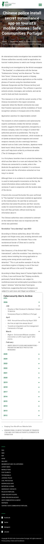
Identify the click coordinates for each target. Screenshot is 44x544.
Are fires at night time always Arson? (20, 323)
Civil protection (7, 480)
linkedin (6, 532)
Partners (5, 503)
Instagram (34, 1)
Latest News (6, 467)
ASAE (3, 458)
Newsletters (6, 469)
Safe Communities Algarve (11, 500)
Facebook (25, 1)
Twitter (30, 1)
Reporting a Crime (8, 486)
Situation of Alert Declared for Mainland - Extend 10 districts (24, 310)
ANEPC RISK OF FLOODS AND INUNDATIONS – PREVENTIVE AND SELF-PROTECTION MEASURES (23, 348)
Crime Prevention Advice (10, 497)
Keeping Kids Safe (8, 483)
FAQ (3, 450)
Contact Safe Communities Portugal (15, 505)
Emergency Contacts (9, 489)
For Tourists (6, 472)
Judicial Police (7, 478)
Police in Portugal (8, 492)
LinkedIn (38, 1)
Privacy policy (6, 541)
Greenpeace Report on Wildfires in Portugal (22, 314)
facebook (7, 517)
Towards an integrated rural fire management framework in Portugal (23, 327)
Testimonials (6, 475)
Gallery (4, 461)
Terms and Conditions (17, 541)
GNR (3, 453)
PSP (3, 456)
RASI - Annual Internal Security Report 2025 (22, 320)
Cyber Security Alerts (9, 494)
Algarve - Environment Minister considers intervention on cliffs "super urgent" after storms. (21, 337)
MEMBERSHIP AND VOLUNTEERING (12, 464)
